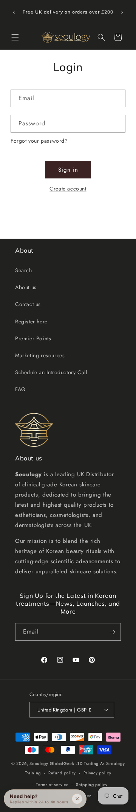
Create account (67, 188)
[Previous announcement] (14, 12)
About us (26, 287)
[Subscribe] (112, 632)
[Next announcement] (122, 12)
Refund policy (62, 773)
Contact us (28, 304)
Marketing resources (40, 355)
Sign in (68, 170)
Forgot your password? (39, 141)
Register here (31, 321)
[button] (15, 37)
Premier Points (33, 338)
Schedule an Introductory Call (51, 372)
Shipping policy (92, 785)
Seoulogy (38, 763)
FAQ (20, 389)
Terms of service (52, 785)
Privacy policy (97, 773)
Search (23, 270)
